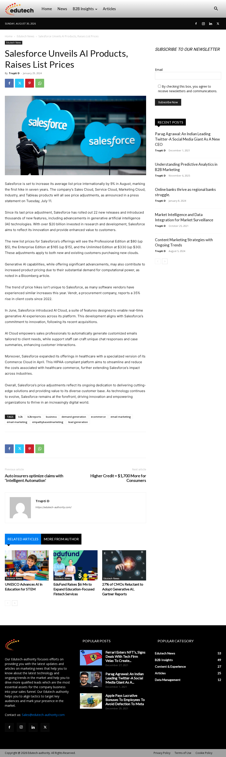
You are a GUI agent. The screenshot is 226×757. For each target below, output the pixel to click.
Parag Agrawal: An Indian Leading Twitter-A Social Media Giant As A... (124, 678)
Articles (109, 8)
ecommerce (98, 416)
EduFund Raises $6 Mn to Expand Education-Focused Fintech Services (73, 589)
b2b (20, 416)
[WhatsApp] (39, 83)
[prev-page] (7, 603)
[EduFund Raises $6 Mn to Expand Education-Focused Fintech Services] (75, 565)
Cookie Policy (204, 753)
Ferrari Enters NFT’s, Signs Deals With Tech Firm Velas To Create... (125, 656)
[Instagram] (203, 24)
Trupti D (14, 73)
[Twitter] (218, 24)
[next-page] (14, 603)
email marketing (121, 416)
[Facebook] (196, 24)
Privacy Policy (162, 753)
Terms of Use (183, 753)
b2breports (34, 416)
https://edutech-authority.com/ (54, 507)
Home (47, 8)
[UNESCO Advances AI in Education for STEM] (27, 565)
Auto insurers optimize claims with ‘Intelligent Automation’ (34, 478)
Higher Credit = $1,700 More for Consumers (118, 478)
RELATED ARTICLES (23, 539)
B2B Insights (83, 8)
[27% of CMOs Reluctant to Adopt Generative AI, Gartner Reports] (124, 565)
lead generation (78, 422)
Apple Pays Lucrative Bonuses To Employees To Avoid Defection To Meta (125, 699)
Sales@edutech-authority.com (43, 715)
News (62, 8)
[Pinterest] (29, 83)
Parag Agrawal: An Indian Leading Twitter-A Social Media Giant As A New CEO (187, 139)
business (51, 416)
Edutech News (25, 36)
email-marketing (17, 422)
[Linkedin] (210, 24)
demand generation (74, 416)
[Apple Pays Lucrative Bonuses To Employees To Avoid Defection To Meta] (91, 701)
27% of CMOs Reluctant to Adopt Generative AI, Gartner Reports (122, 589)
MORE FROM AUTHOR (61, 539)
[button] (216, 9)
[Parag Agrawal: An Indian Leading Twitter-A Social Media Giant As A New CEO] (91, 679)
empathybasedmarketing (47, 422)
